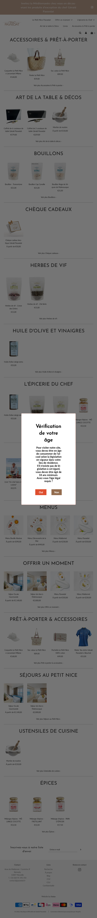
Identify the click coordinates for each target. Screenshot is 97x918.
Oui (41, 492)
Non (56, 492)
